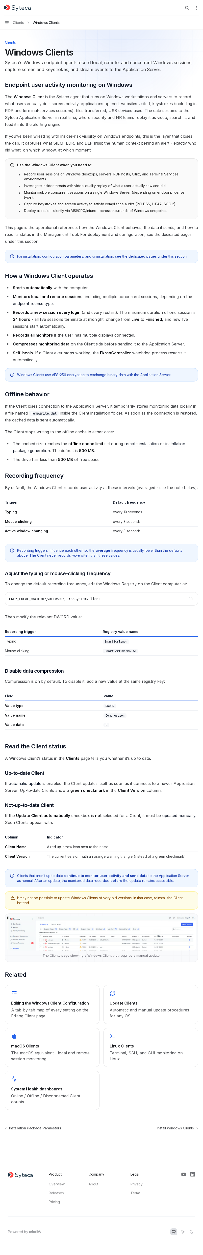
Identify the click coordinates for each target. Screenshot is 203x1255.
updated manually (178, 815)
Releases (56, 1193)
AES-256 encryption (68, 375)
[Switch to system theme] (173, 1231)
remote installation (141, 443)
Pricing (54, 1202)
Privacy (136, 1184)
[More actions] (196, 7)
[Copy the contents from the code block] (190, 598)
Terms (135, 1193)
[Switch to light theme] (182, 1231)
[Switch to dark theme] (191, 1231)
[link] (52, 1004)
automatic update (25, 783)
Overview (57, 1184)
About (93, 1184)
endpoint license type (33, 303)
